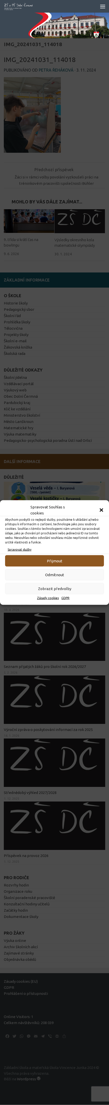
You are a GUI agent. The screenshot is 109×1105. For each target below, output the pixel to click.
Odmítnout (54, 574)
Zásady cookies (48, 598)
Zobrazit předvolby (54, 588)
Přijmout (54, 561)
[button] (101, 510)
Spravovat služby (19, 549)
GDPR (65, 598)
